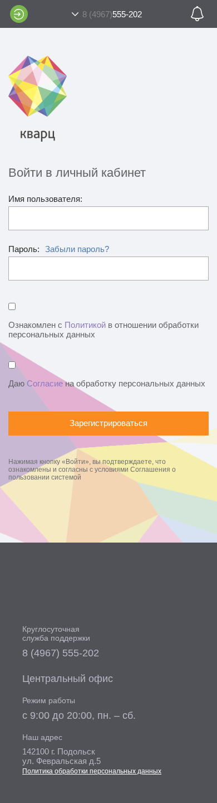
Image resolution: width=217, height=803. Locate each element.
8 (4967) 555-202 (60, 653)
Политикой (85, 325)
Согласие (45, 383)
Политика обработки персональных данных (91, 771)
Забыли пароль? (77, 249)
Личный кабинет (19, 14)
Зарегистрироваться (108, 423)
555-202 (112, 14)
